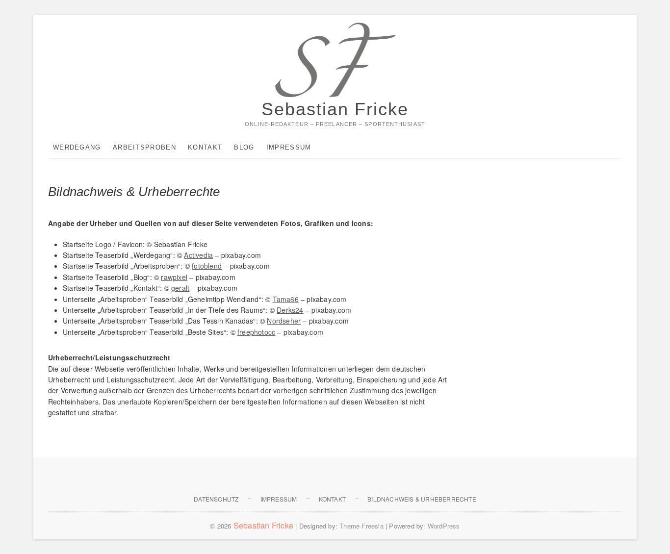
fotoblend (207, 266)
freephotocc (256, 332)
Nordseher (284, 321)
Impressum (288, 147)
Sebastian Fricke (335, 109)
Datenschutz (216, 499)
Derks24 (290, 310)
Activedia (198, 255)
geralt (180, 288)
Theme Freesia (361, 525)
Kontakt (205, 147)
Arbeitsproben (144, 147)
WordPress (444, 525)
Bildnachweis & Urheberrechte (421, 499)
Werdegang (77, 147)
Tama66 (286, 299)
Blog (244, 147)
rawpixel (174, 277)
